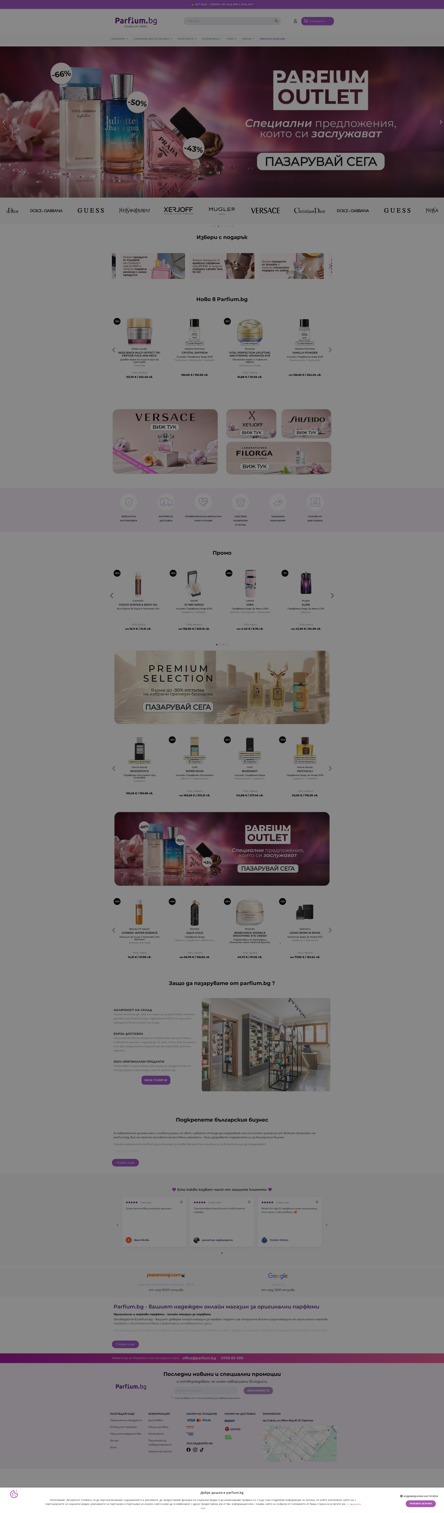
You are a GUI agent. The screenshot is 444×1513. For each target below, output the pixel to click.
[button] (420, 1496)
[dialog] (222, 1500)
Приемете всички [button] (421, 1503)
